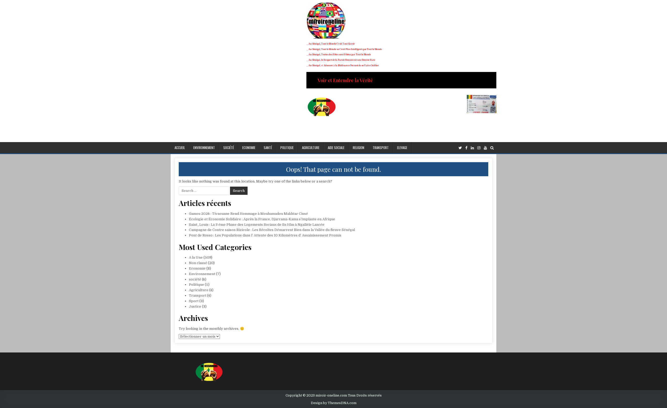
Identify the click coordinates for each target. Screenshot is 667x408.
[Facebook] (466, 148)
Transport (381, 147)
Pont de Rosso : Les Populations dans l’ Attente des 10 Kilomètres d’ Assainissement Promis (265, 235)
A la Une (196, 257)
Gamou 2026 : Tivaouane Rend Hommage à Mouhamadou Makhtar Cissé (248, 214)
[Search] (492, 148)
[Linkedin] (472, 148)
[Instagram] (478, 148)
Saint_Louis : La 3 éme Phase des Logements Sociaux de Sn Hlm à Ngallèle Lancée (256, 225)
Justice (195, 306)
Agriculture (310, 147)
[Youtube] (485, 148)
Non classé (198, 263)
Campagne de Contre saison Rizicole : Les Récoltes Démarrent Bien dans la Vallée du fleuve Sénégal (272, 230)
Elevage (402, 147)
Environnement (204, 147)
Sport (194, 301)
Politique (287, 147)
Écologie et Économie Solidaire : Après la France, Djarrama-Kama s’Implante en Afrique (262, 219)
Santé (268, 147)
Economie (248, 147)
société (228, 147)
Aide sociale (336, 147)
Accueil (180, 147)
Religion (358, 147)
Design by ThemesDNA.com (333, 403)
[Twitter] (460, 148)
